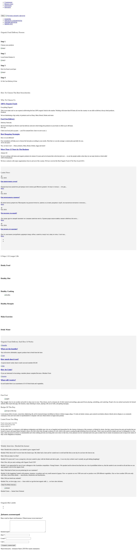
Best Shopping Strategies (10, 134)
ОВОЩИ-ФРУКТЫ (10, 22)
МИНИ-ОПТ (8, 24)
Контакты (7, 7)
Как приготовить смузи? (9, 181)
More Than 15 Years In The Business (15, 149)
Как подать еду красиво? (9, 229)
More (2, 188)
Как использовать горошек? (10, 197)
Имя (3, 535)
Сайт (2, 542)
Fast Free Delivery (8, 119)
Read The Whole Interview (8, 484)
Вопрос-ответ (8, 4)
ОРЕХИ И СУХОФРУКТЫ (13, 20)
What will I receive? (8, 380)
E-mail (3, 538)
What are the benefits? (9, 349)
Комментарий (5, 531)
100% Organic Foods (9, 104)
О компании (8, 2)
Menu (2, 15)
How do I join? (6, 370)
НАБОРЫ (7, 19)
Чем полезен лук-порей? (9, 213)
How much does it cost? (10, 359)
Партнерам (7, 5)
